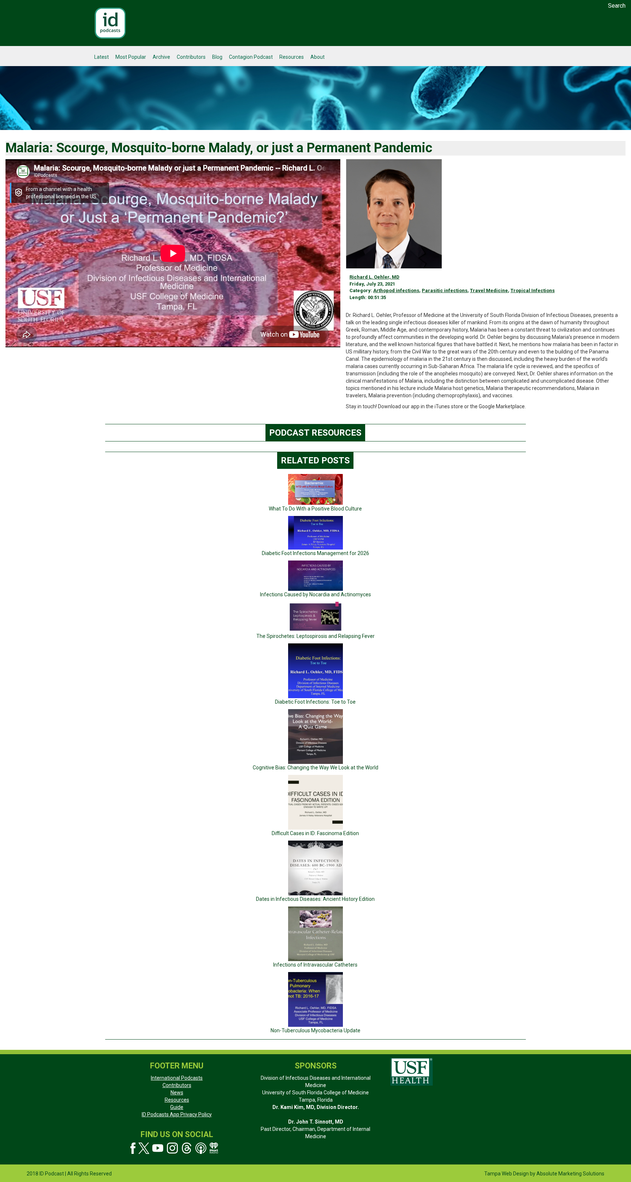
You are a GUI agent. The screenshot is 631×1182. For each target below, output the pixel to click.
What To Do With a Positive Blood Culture (315, 509)
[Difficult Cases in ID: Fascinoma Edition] (315, 802)
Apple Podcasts (201, 1148)
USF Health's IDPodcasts (110, 23)
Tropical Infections (532, 290)
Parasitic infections (444, 290)
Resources (291, 57)
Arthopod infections (396, 290)
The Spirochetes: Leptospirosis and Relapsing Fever (315, 636)
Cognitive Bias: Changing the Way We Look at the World (315, 767)
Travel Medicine (489, 290)
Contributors (191, 57)
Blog (217, 57)
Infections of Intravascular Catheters (315, 965)
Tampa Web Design (506, 1174)
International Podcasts (177, 1078)
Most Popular (130, 57)
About (317, 57)
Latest (101, 57)
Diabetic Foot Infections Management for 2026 (315, 553)
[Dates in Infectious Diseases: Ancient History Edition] (315, 868)
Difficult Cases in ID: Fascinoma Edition (315, 833)
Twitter (143, 1148)
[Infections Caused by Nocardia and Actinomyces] (315, 575)
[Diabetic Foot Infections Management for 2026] (315, 532)
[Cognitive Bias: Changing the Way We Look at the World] (315, 736)
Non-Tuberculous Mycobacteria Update (315, 1030)
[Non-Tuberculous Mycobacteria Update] (315, 999)
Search (617, 5)
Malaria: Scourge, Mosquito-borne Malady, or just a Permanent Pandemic (218, 148)
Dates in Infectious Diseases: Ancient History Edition (315, 899)
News (177, 1092)
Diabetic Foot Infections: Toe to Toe (315, 702)
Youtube (158, 1148)
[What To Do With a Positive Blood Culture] (315, 489)
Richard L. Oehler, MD (374, 277)
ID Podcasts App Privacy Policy (177, 1114)
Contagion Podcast (251, 57)
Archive (161, 57)
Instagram (172, 1148)
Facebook (132, 1148)
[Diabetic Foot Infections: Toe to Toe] (315, 670)
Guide (176, 1107)
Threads (186, 1148)
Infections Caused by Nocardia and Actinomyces (315, 594)
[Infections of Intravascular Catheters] (315, 933)
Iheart (214, 1148)
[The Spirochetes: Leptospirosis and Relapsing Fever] (315, 617)
